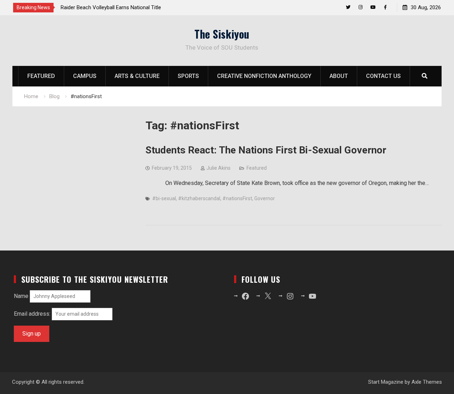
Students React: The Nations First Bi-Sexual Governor (265, 150)
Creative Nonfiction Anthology (264, 76)
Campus (84, 76)
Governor (264, 198)
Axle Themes (426, 382)
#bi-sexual (164, 198)
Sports (188, 76)
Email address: (33, 313)
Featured (41, 76)
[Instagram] (360, 7)
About (339, 76)
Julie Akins (218, 168)
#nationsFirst (237, 198)
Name (21, 296)
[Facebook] (385, 7)
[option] (124, 7)
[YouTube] (373, 7)
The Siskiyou (221, 34)
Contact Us (383, 76)
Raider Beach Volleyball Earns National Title (111, 7)
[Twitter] (348, 7)
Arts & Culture (137, 76)
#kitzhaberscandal (199, 198)
